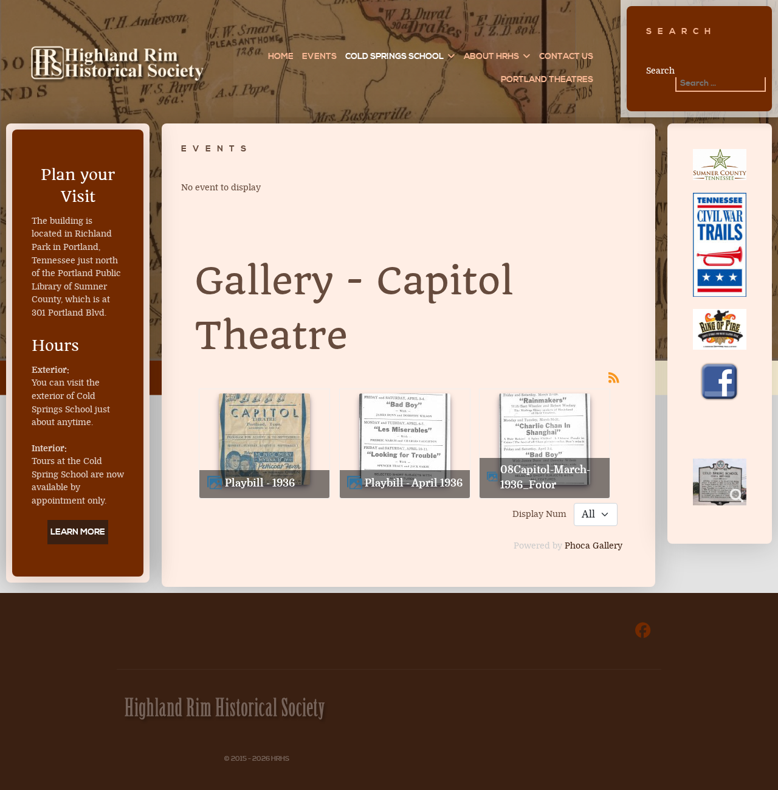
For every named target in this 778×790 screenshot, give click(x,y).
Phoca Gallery (593, 546)
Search (660, 71)
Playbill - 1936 (260, 483)
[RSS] (613, 377)
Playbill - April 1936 (414, 483)
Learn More (78, 532)
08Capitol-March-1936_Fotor (545, 477)
